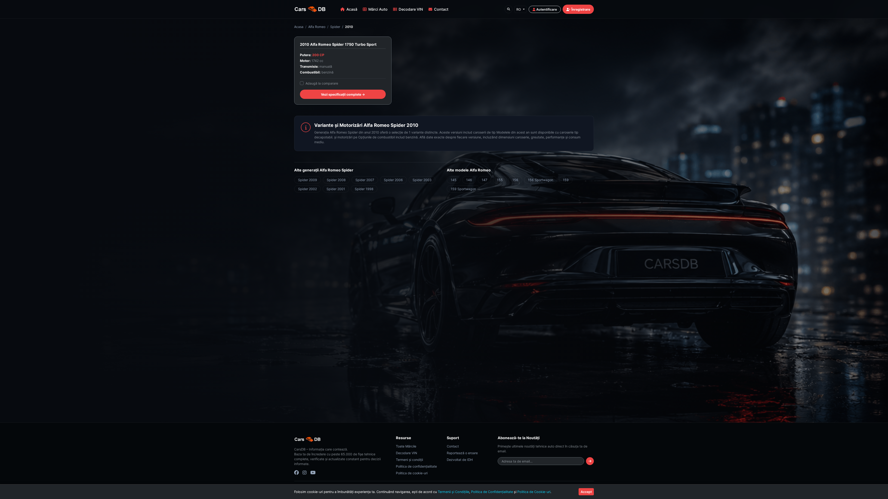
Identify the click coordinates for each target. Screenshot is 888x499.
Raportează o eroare (462, 453)
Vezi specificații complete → (343, 94)
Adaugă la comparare (321, 83)
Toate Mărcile (406, 446)
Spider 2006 (393, 180)
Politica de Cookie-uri (533, 492)
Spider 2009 (307, 180)
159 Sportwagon (463, 189)
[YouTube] (313, 472)
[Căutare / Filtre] (508, 9)
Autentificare (546, 9)
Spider (335, 27)
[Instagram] (304, 472)
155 (500, 180)
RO (519, 9)
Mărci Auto (378, 9)
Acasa (298, 27)
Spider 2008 (336, 180)
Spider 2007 (364, 180)
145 (453, 180)
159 (566, 180)
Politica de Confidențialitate (492, 492)
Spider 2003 (422, 180)
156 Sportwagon (540, 180)
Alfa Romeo (316, 27)
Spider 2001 (336, 189)
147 (484, 180)
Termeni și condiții (409, 460)
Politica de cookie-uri (412, 473)
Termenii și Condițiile (453, 492)
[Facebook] (296, 472)
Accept (586, 492)
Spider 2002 (307, 189)
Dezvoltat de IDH (460, 460)
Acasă (351, 9)
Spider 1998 (364, 189)
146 (469, 180)
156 (515, 180)
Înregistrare (580, 9)
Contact (441, 9)
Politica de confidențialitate (416, 466)
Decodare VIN (411, 9)
